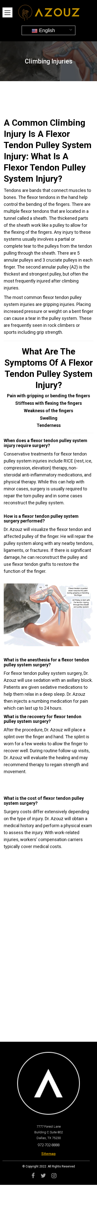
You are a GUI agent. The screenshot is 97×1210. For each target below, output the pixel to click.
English (46, 30)
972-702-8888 (48, 1145)
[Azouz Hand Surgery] (48, 12)
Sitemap (48, 1154)
